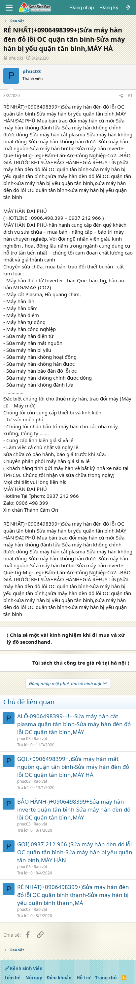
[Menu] (9, 7)
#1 (130, 95)
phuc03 (16, 58)
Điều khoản (59, 978)
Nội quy (33, 978)
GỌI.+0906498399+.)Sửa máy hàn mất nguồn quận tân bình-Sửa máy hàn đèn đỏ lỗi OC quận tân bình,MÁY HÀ (73, 766)
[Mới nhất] (128, 7)
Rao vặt (40, 738)
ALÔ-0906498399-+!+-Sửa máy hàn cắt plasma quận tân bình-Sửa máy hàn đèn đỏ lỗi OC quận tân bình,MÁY (74, 724)
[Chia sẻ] (121, 96)
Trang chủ (106, 978)
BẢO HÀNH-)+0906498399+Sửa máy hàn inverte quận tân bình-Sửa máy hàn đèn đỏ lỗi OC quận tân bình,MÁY (73, 809)
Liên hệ (12, 978)
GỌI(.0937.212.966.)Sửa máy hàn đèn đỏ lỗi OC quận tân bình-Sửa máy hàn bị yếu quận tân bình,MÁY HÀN (74, 852)
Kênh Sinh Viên (26, 968)
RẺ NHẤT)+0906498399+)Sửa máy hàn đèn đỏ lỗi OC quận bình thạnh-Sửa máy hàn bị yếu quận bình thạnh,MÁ (73, 895)
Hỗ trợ (83, 978)
